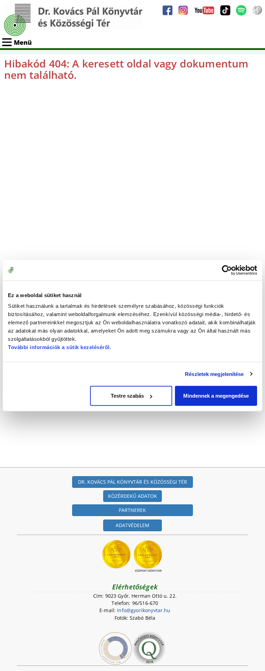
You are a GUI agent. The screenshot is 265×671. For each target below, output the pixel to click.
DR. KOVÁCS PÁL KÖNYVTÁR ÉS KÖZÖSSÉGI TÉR (132, 482)
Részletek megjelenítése (214, 374)
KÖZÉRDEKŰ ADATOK (132, 496)
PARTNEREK (132, 510)
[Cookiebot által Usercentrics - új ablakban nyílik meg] (227, 270)
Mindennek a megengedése (216, 396)
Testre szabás (127, 396)
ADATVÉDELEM (132, 525)
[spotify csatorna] (241, 10)
